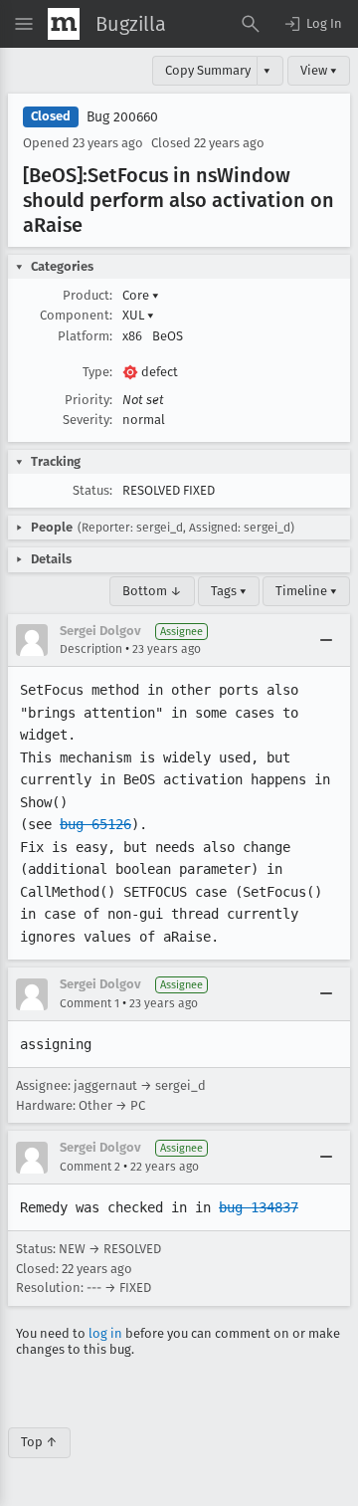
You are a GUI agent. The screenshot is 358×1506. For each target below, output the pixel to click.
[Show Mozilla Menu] (64, 24)
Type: (97, 371)
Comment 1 (89, 1003)
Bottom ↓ (152, 590)
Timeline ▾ (306, 590)
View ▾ (318, 70)
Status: (92, 490)
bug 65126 (95, 824)
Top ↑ (39, 1441)
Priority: (88, 399)
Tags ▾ (229, 590)
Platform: (85, 335)
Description (91, 649)
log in (105, 1333)
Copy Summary (208, 70)
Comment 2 (90, 1167)
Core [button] (140, 295)
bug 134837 (258, 1207)
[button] (312, 24)
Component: (76, 315)
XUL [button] (138, 315)
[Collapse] (326, 640)
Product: (87, 295)
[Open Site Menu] (24, 24)
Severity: (87, 419)
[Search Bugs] (251, 24)
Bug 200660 (122, 116)
